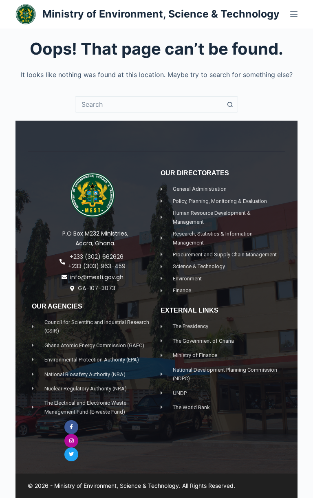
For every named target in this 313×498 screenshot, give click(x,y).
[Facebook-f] (71, 427)
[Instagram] (71, 441)
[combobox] (148, 104)
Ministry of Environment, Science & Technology (161, 14)
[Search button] (230, 104)
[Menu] (294, 14)
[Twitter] (71, 454)
